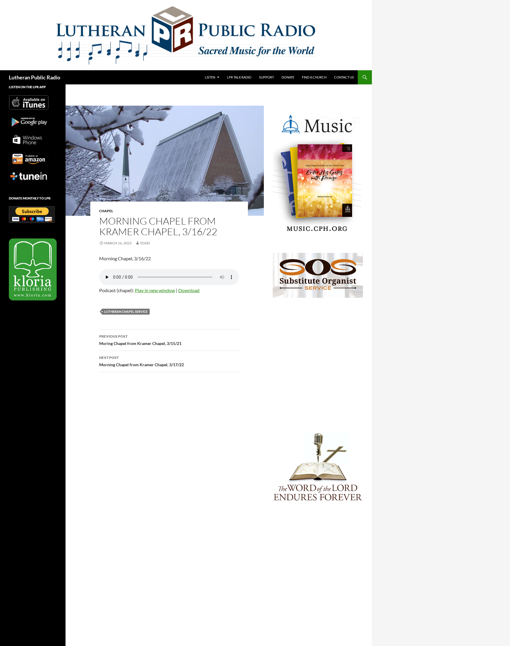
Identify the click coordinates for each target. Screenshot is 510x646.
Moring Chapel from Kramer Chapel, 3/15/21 (140, 340)
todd (145, 243)
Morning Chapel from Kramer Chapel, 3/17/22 (141, 361)
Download (189, 290)
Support (266, 77)
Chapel (106, 211)
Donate (288, 77)
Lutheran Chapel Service (126, 311)
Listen (210, 77)
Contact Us (344, 77)
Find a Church (314, 77)
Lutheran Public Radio (34, 77)
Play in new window (155, 290)
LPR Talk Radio (239, 77)
